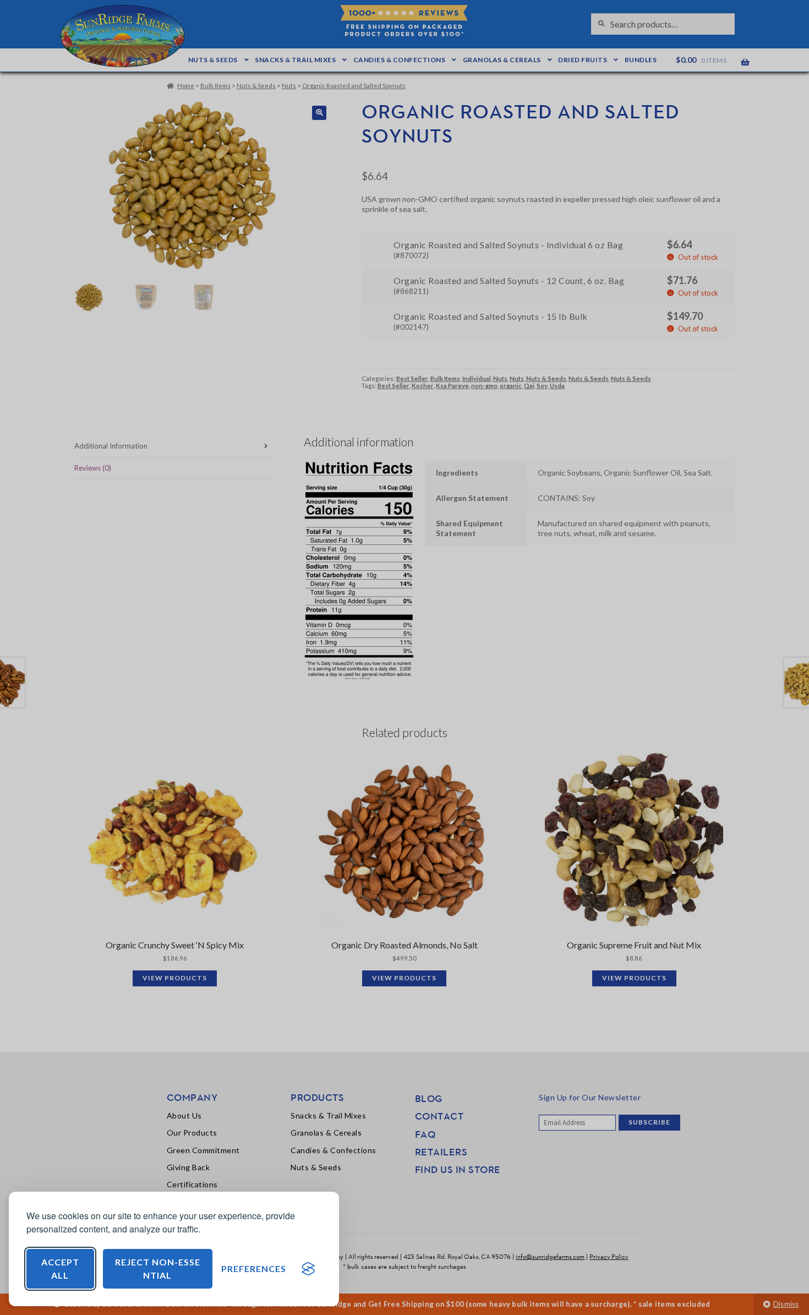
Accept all (60, 1268)
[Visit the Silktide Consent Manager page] (308, 1269)
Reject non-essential (157, 1268)
